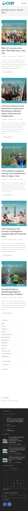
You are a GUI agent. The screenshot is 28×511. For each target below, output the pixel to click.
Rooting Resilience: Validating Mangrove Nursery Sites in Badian (12, 291)
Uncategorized (4, 356)
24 (20, 483)
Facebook (5, 369)
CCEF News (20, 56)
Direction (3, 331)
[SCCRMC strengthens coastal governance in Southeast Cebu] (5, 459)
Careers (3, 326)
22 (13, 483)
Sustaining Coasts (5, 351)
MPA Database (4, 340)
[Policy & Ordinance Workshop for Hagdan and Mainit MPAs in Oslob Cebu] (5, 450)
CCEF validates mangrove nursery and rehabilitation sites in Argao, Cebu (13, 173)
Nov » (7, 489)
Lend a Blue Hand (5, 337)
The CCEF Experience (6, 353)
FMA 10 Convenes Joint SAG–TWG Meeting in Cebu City (13, 50)
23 (17, 483)
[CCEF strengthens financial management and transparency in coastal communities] (5, 440)
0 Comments (18, 444)
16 (17, 480)
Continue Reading (7, 72)
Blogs (2, 323)
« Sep (4, 489)
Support (3, 348)
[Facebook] (5, 504)
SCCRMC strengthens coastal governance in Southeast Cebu (17, 458)
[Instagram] (9, 504)
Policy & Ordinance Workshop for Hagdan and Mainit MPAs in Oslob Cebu (17, 449)
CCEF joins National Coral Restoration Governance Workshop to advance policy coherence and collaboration (12, 111)
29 (13, 486)
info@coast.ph (10, 430)
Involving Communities (6, 334)
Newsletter (3, 342)
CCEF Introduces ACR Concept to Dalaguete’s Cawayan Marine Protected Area (13, 233)
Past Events (4, 345)
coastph (4, 56)
